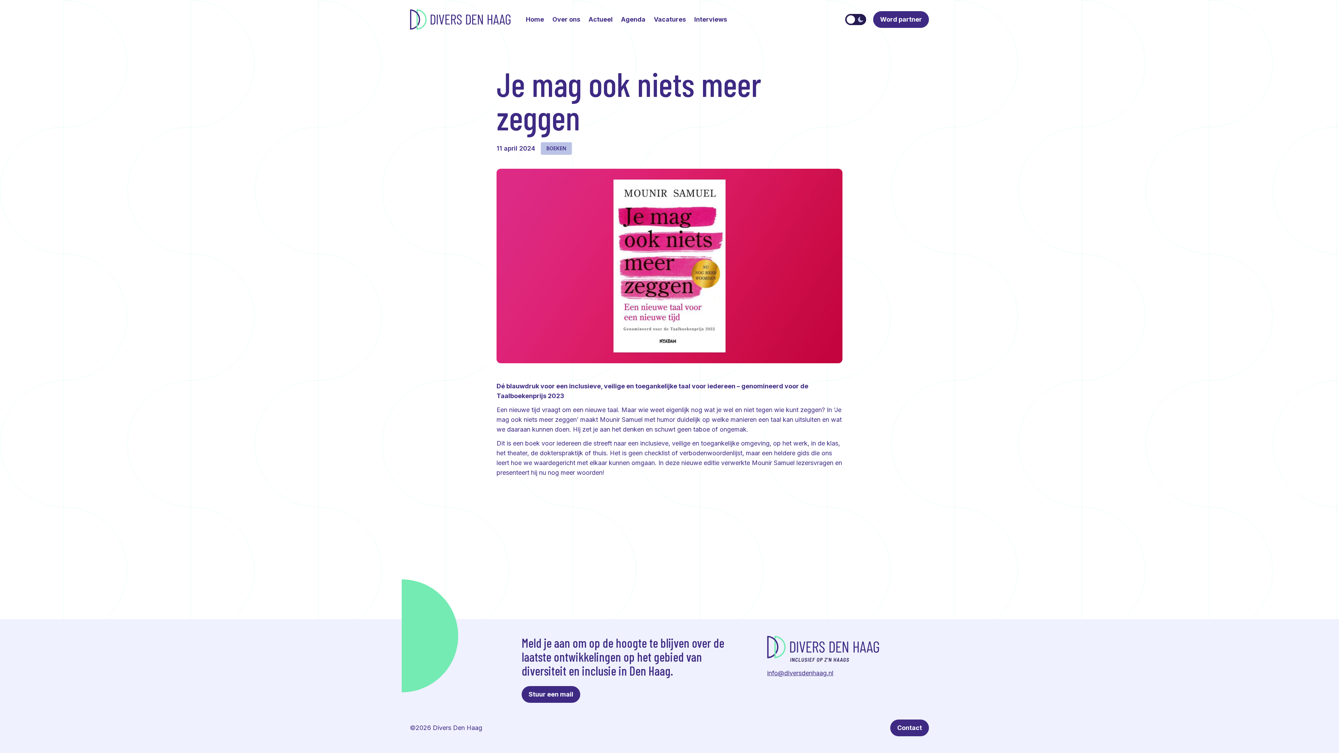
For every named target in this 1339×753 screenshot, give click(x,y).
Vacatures (670, 19)
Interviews (710, 19)
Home (535, 19)
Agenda (633, 19)
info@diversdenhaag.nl (800, 673)
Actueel (601, 19)
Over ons (566, 19)
